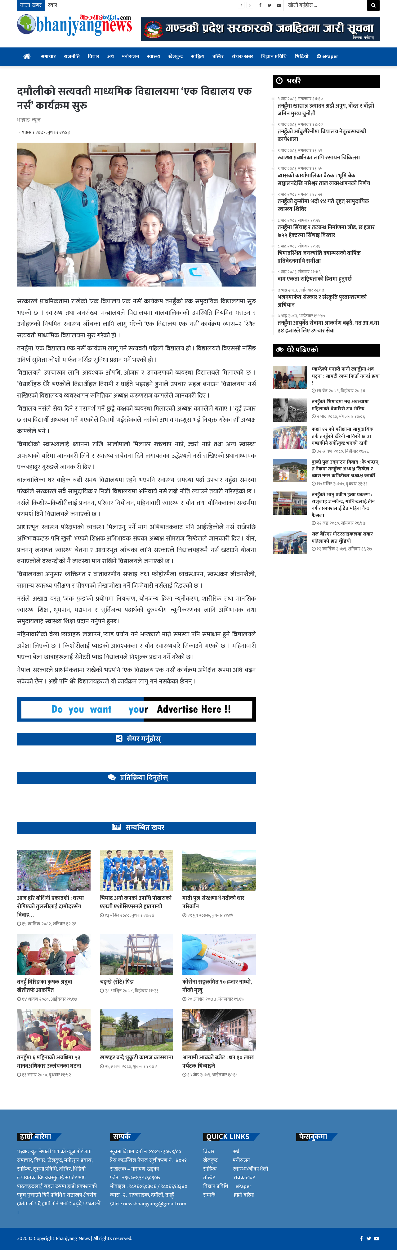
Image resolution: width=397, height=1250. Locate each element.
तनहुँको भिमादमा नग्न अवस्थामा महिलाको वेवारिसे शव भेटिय (340, 405)
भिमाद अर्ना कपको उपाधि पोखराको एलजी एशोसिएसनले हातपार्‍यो (136, 902)
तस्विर (218, 56)
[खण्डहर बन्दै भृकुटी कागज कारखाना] (136, 1029)
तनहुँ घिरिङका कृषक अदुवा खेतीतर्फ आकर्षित (44, 986)
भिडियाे (302, 56)
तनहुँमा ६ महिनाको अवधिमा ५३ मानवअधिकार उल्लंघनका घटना (49, 1062)
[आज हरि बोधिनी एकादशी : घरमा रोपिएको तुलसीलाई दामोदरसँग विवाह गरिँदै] (54, 870)
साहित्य (197, 56)
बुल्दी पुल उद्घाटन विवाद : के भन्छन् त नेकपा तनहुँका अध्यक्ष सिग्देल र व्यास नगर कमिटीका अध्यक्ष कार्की (345, 469)
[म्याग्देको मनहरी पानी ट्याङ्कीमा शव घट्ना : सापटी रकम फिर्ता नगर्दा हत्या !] (290, 377)
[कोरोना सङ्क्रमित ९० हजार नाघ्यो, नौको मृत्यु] (219, 954)
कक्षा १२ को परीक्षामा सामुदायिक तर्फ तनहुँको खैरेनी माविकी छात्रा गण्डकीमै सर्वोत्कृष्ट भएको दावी (342, 436)
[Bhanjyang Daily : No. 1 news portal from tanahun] (74, 25)
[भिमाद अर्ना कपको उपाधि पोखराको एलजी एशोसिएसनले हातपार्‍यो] (136, 870)
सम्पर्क (209, 1195)
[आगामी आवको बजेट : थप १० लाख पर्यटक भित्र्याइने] (219, 1029)
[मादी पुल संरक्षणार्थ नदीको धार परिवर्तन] (219, 870)
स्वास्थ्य (153, 56)
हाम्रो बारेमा (244, 1195)
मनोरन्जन (130, 56)
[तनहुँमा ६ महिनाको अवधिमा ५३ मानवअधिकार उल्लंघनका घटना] (54, 1029)
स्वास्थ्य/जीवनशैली (250, 1169)
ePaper (329, 56)
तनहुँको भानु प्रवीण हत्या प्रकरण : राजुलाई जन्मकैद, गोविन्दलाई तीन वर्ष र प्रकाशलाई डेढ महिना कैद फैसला (343, 505)
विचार (93, 56)
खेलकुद (175, 56)
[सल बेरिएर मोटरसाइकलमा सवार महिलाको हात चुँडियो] (290, 542)
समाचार (48, 56)
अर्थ (110, 56)
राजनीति (72, 56)
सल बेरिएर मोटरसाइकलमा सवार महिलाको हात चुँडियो (342, 537)
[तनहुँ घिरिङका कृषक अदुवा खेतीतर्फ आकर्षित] (54, 954)
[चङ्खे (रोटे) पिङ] (136, 954)
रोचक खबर (242, 56)
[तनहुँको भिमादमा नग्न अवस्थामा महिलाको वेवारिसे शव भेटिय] (290, 410)
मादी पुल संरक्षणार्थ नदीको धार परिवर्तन (213, 902)
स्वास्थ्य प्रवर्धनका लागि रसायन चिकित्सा (88, 5)
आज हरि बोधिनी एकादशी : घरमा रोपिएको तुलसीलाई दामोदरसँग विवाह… (50, 907)
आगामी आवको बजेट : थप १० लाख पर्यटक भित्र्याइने (218, 1062)
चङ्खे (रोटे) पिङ (117, 982)
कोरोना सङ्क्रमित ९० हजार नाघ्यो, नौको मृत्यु (217, 986)
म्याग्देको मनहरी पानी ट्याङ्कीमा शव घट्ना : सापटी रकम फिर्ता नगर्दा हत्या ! (346, 376)
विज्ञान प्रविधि (274, 56)
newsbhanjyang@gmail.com (154, 1203)
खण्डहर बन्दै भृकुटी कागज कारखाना (136, 1057)
